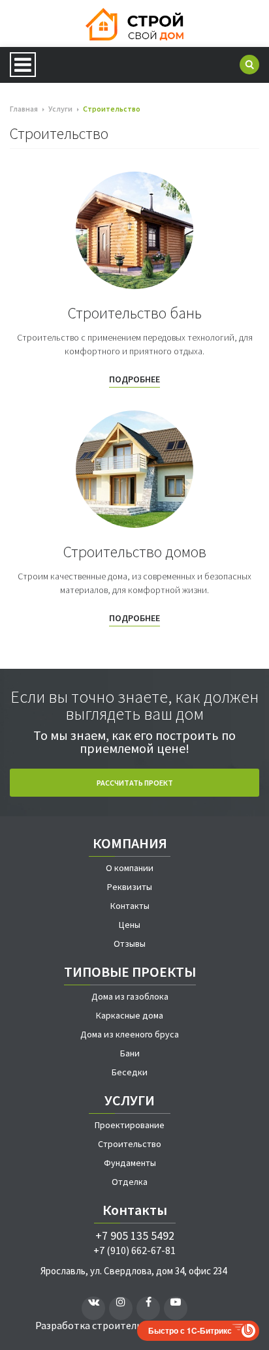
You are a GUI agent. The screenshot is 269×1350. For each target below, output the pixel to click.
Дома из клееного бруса (129, 1034)
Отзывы (130, 943)
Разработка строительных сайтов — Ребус (134, 1325)
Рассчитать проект (135, 783)
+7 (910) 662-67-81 (134, 1250)
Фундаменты (130, 1163)
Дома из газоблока (129, 996)
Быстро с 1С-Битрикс (190, 1330)
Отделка (130, 1182)
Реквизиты (129, 887)
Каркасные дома (129, 1015)
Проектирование (130, 1125)
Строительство (129, 1144)
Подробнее (134, 380)
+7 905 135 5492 (134, 1236)
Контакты (130, 906)
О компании (129, 868)
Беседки (130, 1072)
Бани (130, 1053)
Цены (129, 924)
